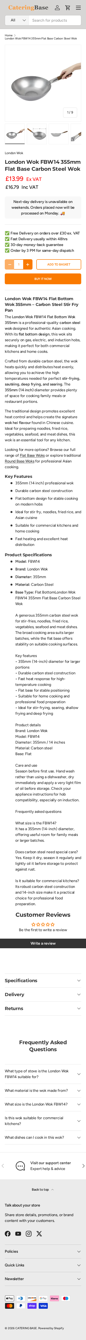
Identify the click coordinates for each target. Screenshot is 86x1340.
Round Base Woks (19, 461)
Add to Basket (58, 264)
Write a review (43, 943)
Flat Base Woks (32, 455)
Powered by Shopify (51, 1328)
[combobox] (43, 20)
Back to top (40, 1190)
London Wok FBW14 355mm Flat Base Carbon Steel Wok (41, 38)
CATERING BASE (26, 1328)
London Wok (14, 153)
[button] (68, 7)
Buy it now (43, 279)
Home (8, 35)
